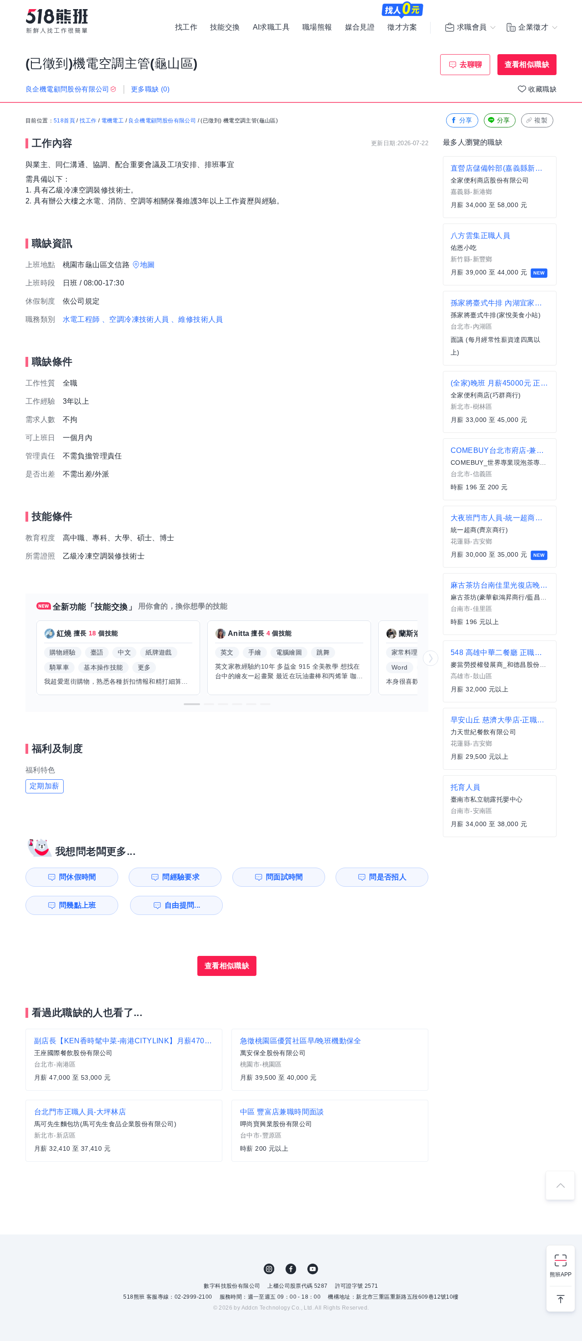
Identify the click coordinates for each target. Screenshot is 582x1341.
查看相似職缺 (527, 64)
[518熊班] (56, 21)
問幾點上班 (77, 905)
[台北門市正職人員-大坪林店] (124, 1130)
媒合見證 (360, 27)
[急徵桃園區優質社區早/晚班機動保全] (330, 1059)
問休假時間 (77, 877)
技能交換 (225, 27)
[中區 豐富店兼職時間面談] (330, 1130)
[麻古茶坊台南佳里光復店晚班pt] (499, 604)
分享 (465, 120)
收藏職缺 (542, 89)
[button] (192, 704)
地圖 (147, 265)
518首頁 (64, 120)
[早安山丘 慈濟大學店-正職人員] (499, 738)
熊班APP (561, 1274)
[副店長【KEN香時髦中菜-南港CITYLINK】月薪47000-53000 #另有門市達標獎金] (124, 1059)
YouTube (312, 1269)
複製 (540, 120)
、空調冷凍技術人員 (135, 319)
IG (269, 1269)
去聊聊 (471, 64)
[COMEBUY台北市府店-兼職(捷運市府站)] (499, 469)
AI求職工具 (271, 27)
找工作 (186, 27)
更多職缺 (150, 89)
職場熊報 (317, 27)
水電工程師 (81, 319)
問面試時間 (284, 877)
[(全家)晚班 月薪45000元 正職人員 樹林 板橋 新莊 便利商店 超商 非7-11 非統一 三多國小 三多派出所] (499, 401)
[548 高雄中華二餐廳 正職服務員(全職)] (499, 671)
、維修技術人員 (197, 319)
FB (291, 1269)
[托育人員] (499, 806)
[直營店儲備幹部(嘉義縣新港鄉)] (499, 187)
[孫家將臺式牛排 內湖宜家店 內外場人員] (499, 328)
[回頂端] (560, 1185)
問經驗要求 (181, 877)
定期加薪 (45, 786)
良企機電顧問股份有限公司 (162, 120)
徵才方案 (402, 27)
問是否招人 (387, 877)
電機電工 (112, 120)
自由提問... (183, 905)
